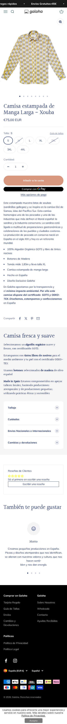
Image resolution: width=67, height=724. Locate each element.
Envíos (7, 614)
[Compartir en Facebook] (20, 318)
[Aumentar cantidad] (22, 166)
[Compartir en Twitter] (26, 318)
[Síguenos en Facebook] (6, 660)
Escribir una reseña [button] (33, 484)
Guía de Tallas (11, 608)
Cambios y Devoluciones (11, 622)
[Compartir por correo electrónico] (38, 318)
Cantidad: (9, 159)
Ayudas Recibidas (47, 620)
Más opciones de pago (33, 194)
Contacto (42, 614)
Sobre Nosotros (46, 602)
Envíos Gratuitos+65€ (42, 3)
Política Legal (11, 649)
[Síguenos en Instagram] (15, 660)
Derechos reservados (30, 697)
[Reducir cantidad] (8, 166)
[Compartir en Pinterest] (32, 318)
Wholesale (43, 608)
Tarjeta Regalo (12, 602)
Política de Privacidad (16, 643)
